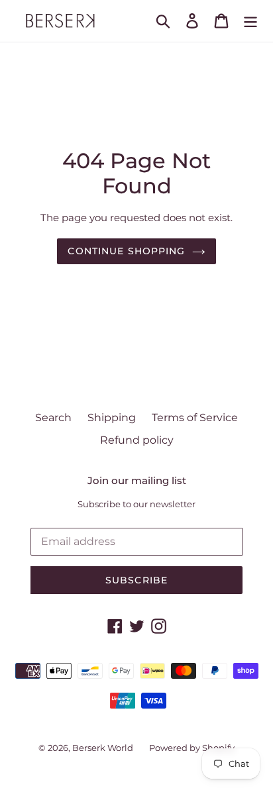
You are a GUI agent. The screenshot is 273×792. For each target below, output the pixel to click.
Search (53, 417)
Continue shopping (126, 251)
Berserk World (102, 747)
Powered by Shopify (192, 747)
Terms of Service (195, 417)
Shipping (111, 417)
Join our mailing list (136, 481)
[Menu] (250, 20)
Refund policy (137, 440)
